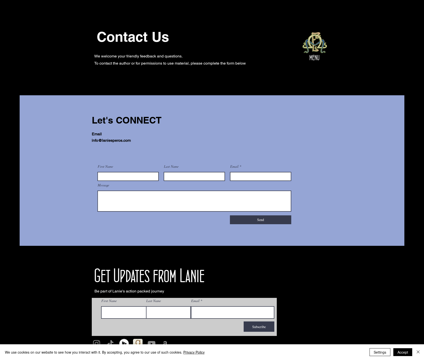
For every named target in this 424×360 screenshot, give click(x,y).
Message (103, 185)
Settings (380, 352)
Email (234, 166)
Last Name (171, 166)
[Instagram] (96, 343)
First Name (105, 166)
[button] (315, 43)
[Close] (418, 352)
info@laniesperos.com (111, 140)
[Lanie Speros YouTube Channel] (151, 343)
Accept (403, 352)
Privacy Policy (194, 352)
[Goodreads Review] (138, 343)
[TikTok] (110, 343)
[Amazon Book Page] (165, 343)
